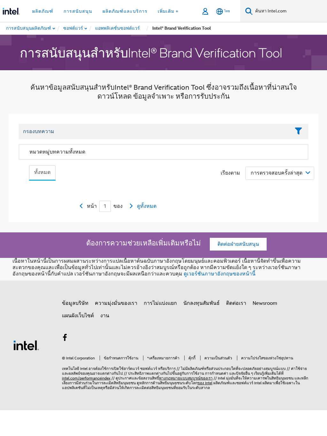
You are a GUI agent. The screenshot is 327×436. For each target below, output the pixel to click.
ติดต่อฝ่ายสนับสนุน (238, 244)
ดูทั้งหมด (146, 206)
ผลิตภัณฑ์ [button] (42, 11)
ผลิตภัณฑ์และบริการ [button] (125, 11)
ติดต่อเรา (236, 303)
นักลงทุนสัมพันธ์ (201, 303)
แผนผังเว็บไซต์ (78, 315)
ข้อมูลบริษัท (75, 303)
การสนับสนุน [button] (78, 11)
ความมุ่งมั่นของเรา (116, 303)
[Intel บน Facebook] (64, 338)
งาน (104, 315)
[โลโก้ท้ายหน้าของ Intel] (26, 345)
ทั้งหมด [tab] (42, 172)
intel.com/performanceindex (86, 378)
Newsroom (265, 303)
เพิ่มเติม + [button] (168, 11)
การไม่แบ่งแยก (160, 303)
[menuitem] (73, 28)
